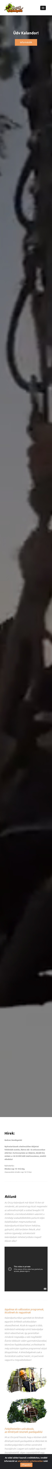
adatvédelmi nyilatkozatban (30, 1461)
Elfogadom (26, 1465)
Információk (26, 42)
